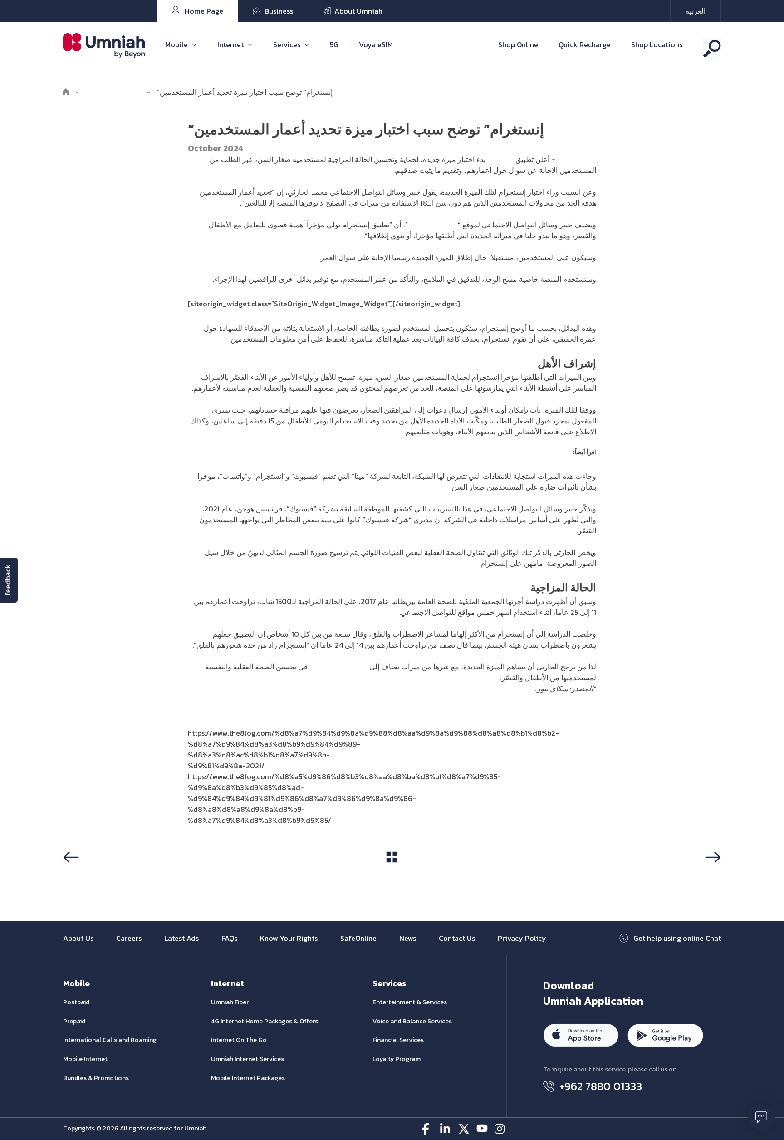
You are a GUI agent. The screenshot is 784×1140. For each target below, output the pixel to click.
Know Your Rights (289, 938)
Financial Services (398, 1040)
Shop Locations (656, 44)
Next (711, 874)
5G (334, 44)
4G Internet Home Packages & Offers (264, 1021)
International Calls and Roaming (110, 1040)
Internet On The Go (239, 1040)
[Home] (66, 92)
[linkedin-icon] (445, 1129)
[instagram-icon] (500, 1129)
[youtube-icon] (482, 1129)
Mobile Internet (85, 1059)
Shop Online (518, 44)
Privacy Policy (522, 938)
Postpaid (76, 1002)
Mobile (176, 44)
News (407, 938)
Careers (129, 938)
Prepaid (74, 1021)
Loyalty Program (396, 1059)
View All (391, 874)
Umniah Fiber (230, 1002)
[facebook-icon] (427, 1129)
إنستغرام (500, 159)
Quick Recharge (585, 44)
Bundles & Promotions (96, 1078)
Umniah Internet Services (247, 1059)
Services (286, 44)
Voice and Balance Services (412, 1021)
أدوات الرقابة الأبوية (338, 666)
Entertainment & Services (409, 1002)
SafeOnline (358, 938)
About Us (78, 938)
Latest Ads (181, 938)
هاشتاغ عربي (577, 159)
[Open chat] (761, 1117)
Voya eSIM (376, 44)
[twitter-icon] (464, 1129)
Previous (80, 874)
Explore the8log (113, 92)
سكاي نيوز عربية (433, 224)
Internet (230, 44)
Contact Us (457, 938)
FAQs (229, 938)
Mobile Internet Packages (248, 1078)
